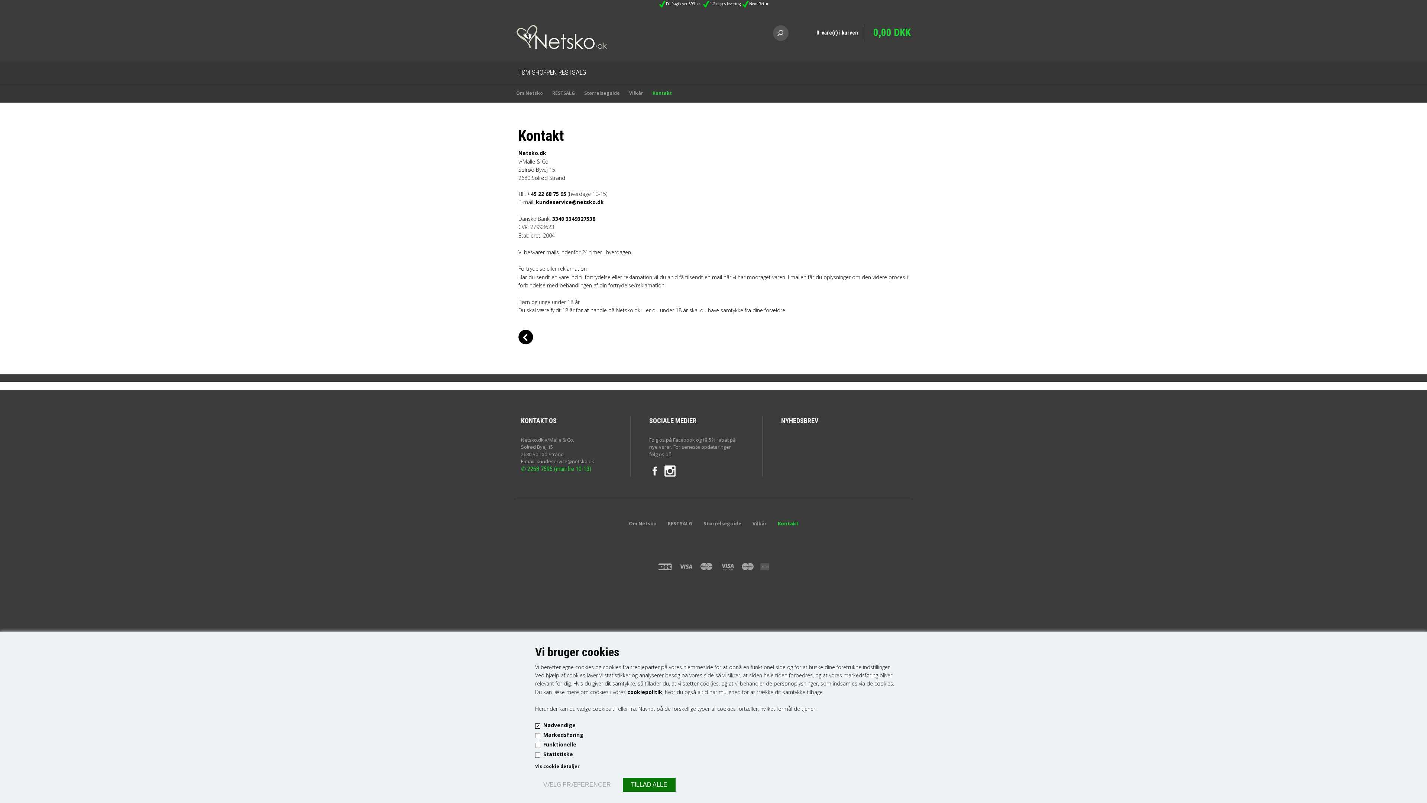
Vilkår (636, 93)
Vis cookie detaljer (557, 766)
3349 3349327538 (573, 218)
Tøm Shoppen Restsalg (552, 72)
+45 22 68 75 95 (546, 193)
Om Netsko (529, 93)
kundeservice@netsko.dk (570, 202)
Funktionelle (559, 744)
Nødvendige (559, 725)
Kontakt (662, 93)
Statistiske (558, 754)
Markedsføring (563, 734)
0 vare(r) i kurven (837, 32)
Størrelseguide (602, 93)
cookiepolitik (644, 692)
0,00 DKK (892, 33)
